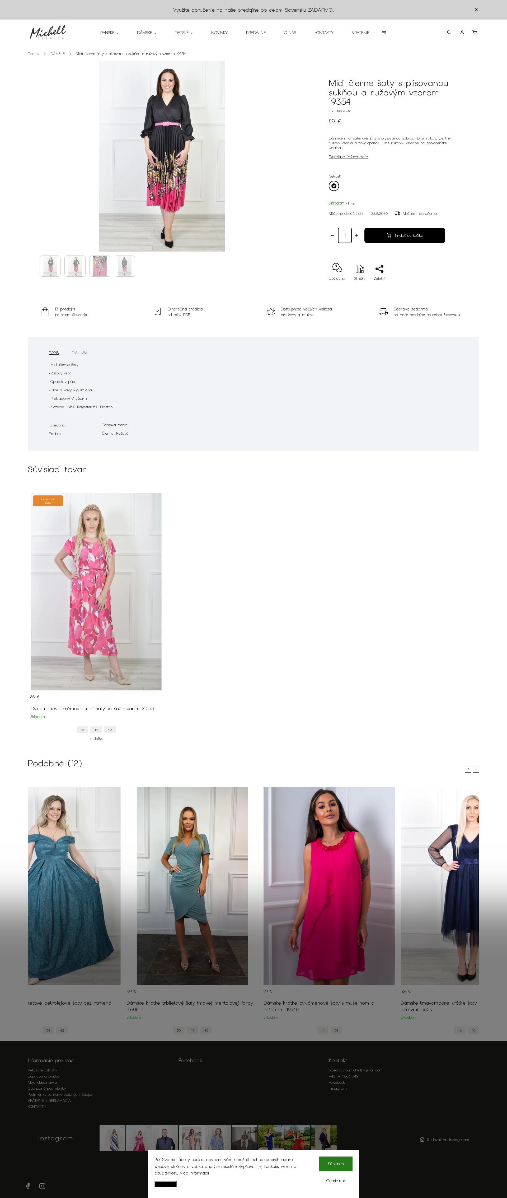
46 (82, 729)
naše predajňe (242, 10)
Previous (469, 769)
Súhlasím (336, 1164)
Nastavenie (166, 1184)
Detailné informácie (348, 157)
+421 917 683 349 (343, 1076)
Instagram (338, 1088)
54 (48, 1030)
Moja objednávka (42, 1082)
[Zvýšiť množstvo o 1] (356, 235)
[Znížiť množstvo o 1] (332, 235)
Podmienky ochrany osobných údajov (60, 1094)
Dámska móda (115, 424)
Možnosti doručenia (420, 213)
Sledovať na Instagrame (448, 1139)
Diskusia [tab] (80, 352)
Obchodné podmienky (47, 1088)
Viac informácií (194, 1173)
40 (206, 1030)
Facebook (337, 1082)
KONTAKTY (37, 1106)
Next (477, 769)
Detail (153, 700)
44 (96, 729)
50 (179, 1030)
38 (336, 1030)
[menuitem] (114, 33)
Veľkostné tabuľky (42, 1070)
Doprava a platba (44, 1076)
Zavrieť (434, 288)
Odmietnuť (335, 1180)
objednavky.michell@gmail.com (356, 1070)
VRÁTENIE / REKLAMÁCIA (49, 1100)
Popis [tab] (54, 352)
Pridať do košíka (409, 235)
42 (110, 729)
